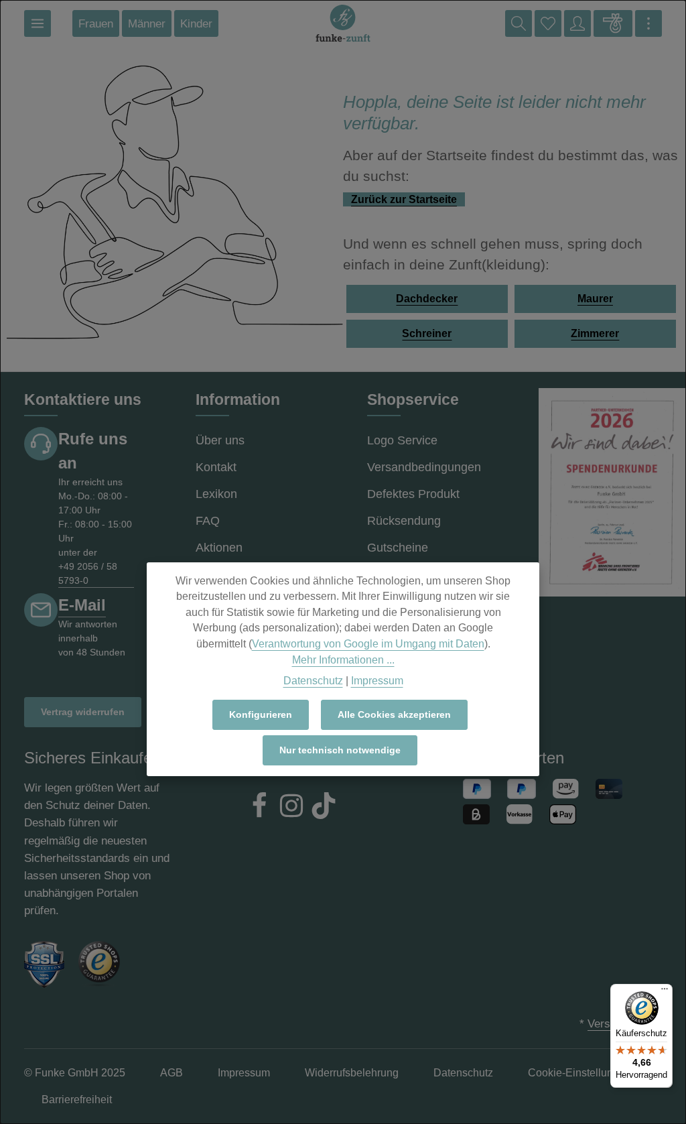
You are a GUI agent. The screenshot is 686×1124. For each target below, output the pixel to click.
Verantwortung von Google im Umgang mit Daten (368, 643)
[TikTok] (323, 807)
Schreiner (427, 333)
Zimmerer (595, 333)
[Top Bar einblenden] (648, 23)
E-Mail (82, 605)
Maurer (595, 298)
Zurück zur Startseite (404, 199)
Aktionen (219, 547)
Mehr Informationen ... (343, 660)
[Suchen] (518, 23)
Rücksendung (404, 520)
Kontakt (216, 467)
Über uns (220, 440)
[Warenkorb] (613, 23)
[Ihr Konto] (577, 23)
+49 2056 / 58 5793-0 (87, 573)
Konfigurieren (260, 714)
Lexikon (216, 494)
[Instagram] (291, 807)
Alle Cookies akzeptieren (394, 714)
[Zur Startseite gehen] (343, 23)
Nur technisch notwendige (340, 750)
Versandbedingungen (424, 467)
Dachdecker (427, 298)
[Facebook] (259, 807)
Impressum (377, 680)
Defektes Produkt (413, 494)
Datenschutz (313, 680)
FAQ (208, 520)
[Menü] (37, 23)
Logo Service (402, 440)
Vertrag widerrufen (83, 711)
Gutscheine (397, 547)
